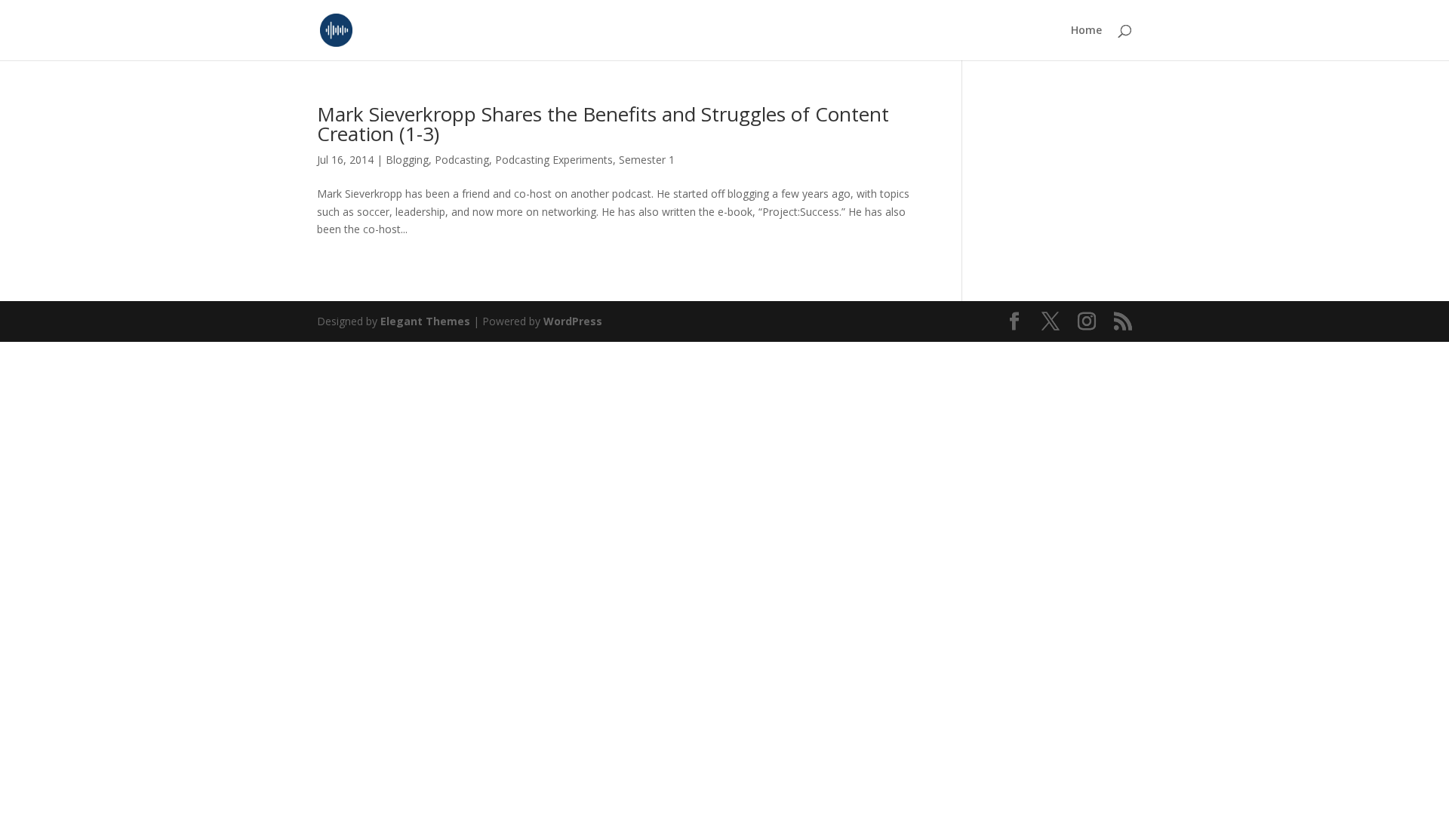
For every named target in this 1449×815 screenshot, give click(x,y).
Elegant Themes (425, 321)
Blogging (407, 159)
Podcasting (462, 159)
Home (1086, 31)
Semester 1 (647, 159)
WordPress (572, 321)
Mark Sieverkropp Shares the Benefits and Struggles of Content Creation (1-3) (603, 123)
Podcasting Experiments (554, 159)
